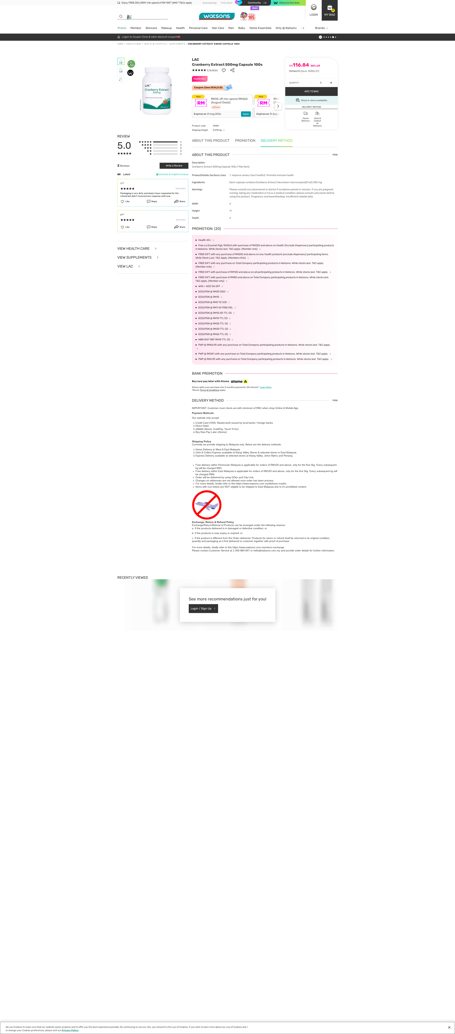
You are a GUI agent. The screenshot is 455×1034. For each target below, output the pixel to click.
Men (231, 28)
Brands (320, 28)
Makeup (166, 28)
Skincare (151, 28)
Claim (246, 114)
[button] (330, 10)
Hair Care (218, 28)
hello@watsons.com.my (266, 550)
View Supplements (134, 257)
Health (180, 28)
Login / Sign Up (201, 608)
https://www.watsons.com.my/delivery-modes (261, 483)
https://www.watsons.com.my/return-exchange (258, 547)
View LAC (125, 266)
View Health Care (133, 248)
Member (135, 28)
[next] (303, 28)
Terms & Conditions (209, 390)
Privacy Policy (70, 1030)
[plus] (331, 83)
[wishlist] (223, 70)
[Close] (449, 1027)
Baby (241, 28)
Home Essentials (260, 28)
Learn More (266, 387)
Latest (126, 174)
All (119, 174)
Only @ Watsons (286, 28)
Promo (122, 28)
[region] (227, 1028)
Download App (210, 3)
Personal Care (198, 28)
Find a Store (226, 3)
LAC (195, 59)
